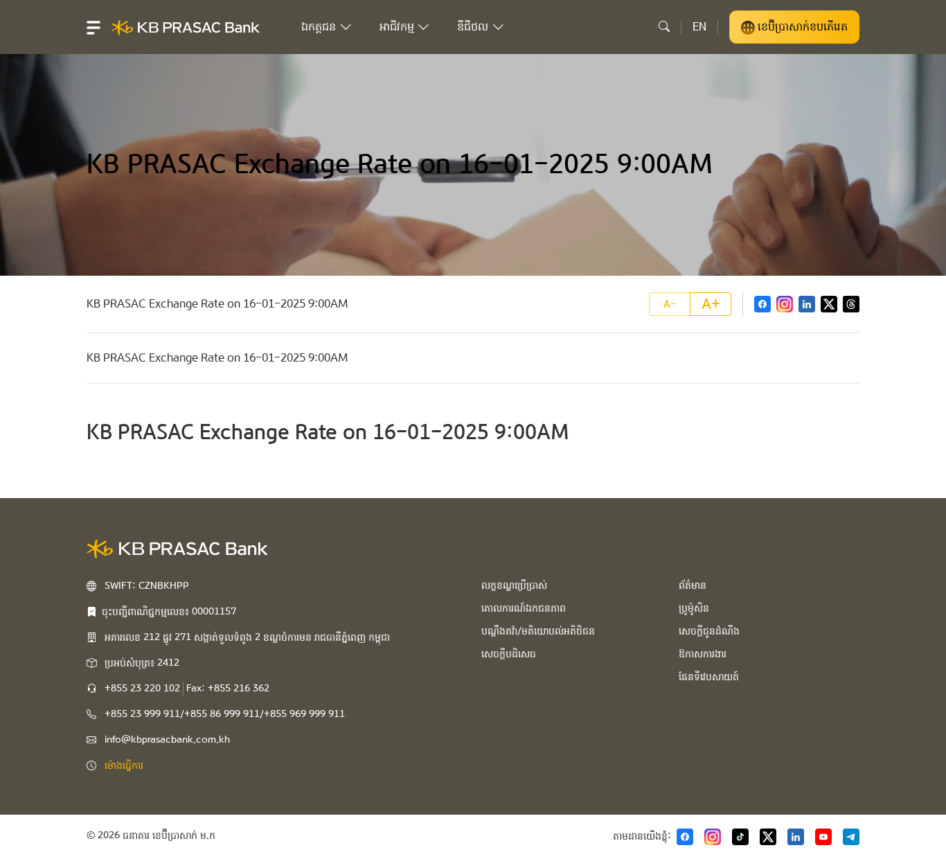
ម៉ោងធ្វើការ (124, 765)
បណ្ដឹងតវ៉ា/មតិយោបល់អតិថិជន (538, 631)
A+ (711, 304)
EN (699, 26)
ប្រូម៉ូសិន (694, 608)
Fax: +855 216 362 (227, 688)
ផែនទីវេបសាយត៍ (709, 677)
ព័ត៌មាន (692, 585)
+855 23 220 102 (142, 688)
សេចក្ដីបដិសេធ (508, 654)
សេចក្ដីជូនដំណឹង (709, 631)
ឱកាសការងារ (702, 654)
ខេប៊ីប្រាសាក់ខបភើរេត (801, 26)
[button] (93, 27)
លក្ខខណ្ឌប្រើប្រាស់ (514, 585)
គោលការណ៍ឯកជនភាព (523, 608)
